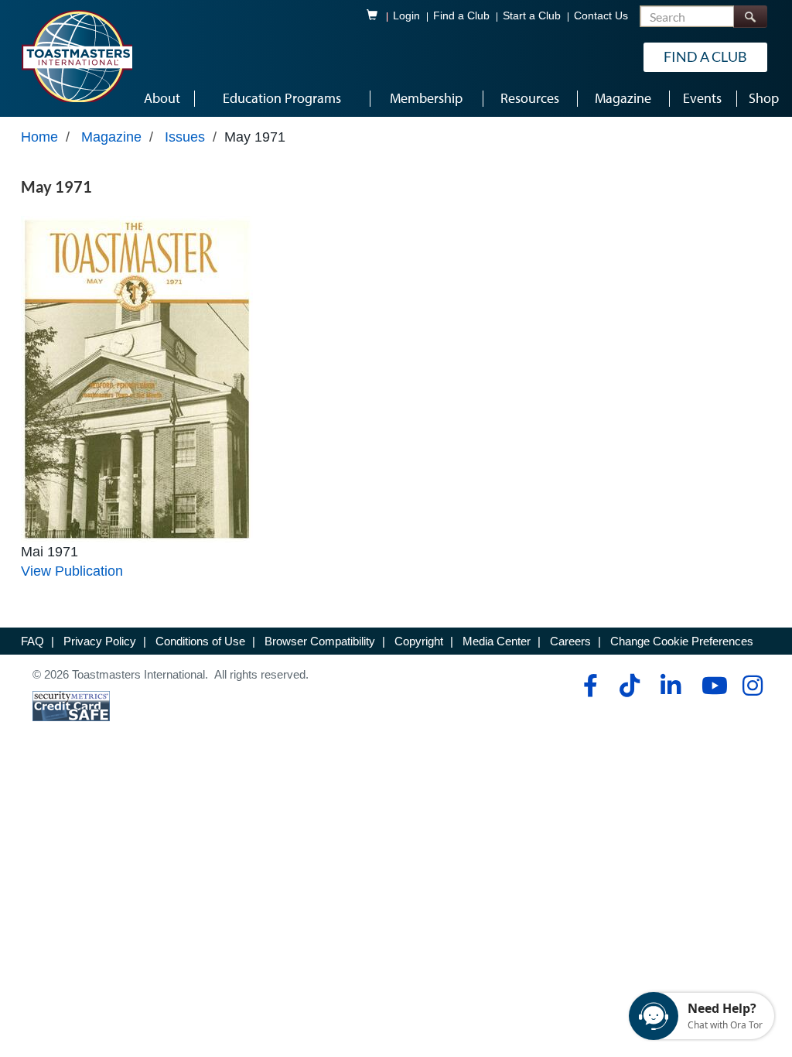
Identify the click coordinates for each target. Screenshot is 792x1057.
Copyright (418, 641)
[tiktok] (629, 685)
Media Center (497, 641)
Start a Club (532, 16)
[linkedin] (670, 685)
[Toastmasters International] (76, 55)
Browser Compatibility (320, 641)
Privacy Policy (99, 641)
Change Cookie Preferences (681, 641)
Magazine (111, 137)
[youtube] (711, 685)
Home (39, 137)
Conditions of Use (200, 641)
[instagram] (752, 685)
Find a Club (461, 16)
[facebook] (588, 685)
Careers (570, 641)
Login (406, 16)
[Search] (750, 16)
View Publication (72, 571)
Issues (185, 137)
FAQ (32, 641)
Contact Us (601, 16)
